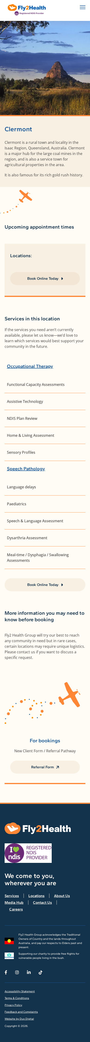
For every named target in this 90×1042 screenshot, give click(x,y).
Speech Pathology (26, 468)
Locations (36, 896)
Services (12, 896)
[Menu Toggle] (82, 7)
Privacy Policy (13, 1005)
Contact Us (42, 902)
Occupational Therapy (30, 366)
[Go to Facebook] (6, 972)
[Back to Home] (28, 9)
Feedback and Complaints (21, 1011)
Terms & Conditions (17, 998)
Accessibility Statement (20, 991)
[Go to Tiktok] (40, 972)
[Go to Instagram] (17, 972)
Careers (16, 909)
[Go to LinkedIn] (29, 972)
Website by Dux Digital (19, 1018)
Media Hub (14, 902)
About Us (62, 896)
